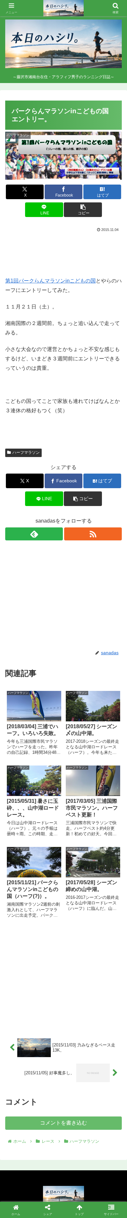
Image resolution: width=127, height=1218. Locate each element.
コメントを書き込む (63, 1123)
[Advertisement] (63, 253)
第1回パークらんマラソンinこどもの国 (50, 280)
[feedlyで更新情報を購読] (34, 533)
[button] (83, 209)
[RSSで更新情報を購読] (93, 533)
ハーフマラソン (26, 452)
